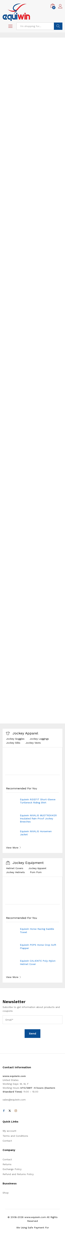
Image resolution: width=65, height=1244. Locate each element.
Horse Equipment (20, 588)
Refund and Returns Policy (18, 1174)
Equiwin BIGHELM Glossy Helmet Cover (39, 655)
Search (58, 26)
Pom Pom (36, 872)
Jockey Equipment (28, 863)
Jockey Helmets (15, 872)
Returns (7, 1164)
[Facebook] (4, 1111)
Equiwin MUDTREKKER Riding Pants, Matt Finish (37, 671)
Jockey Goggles (15, 738)
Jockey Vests (33, 742)
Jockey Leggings (39, 738)
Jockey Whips (38, 593)
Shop (6, 1192)
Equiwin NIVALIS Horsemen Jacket (36, 833)
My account (9, 1130)
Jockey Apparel (25, 733)
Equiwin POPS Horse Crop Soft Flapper (38, 946)
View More (12, 718)
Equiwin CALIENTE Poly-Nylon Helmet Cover (37, 962)
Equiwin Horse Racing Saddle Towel (37, 930)
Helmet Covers (14, 868)
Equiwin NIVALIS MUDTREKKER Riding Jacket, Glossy (38, 703)
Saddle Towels (50, 597)
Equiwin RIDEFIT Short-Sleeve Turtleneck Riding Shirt (37, 801)
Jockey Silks (13, 742)
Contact (7, 1140)
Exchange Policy (12, 1169)
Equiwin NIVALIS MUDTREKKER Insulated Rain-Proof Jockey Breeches (38, 818)
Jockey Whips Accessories (21, 597)
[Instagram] (16, 1111)
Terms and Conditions (15, 1135)
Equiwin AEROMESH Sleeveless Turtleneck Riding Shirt (38, 687)
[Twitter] (10, 1111)
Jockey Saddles (15, 593)
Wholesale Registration (19, 414)
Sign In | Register (16, 383)
